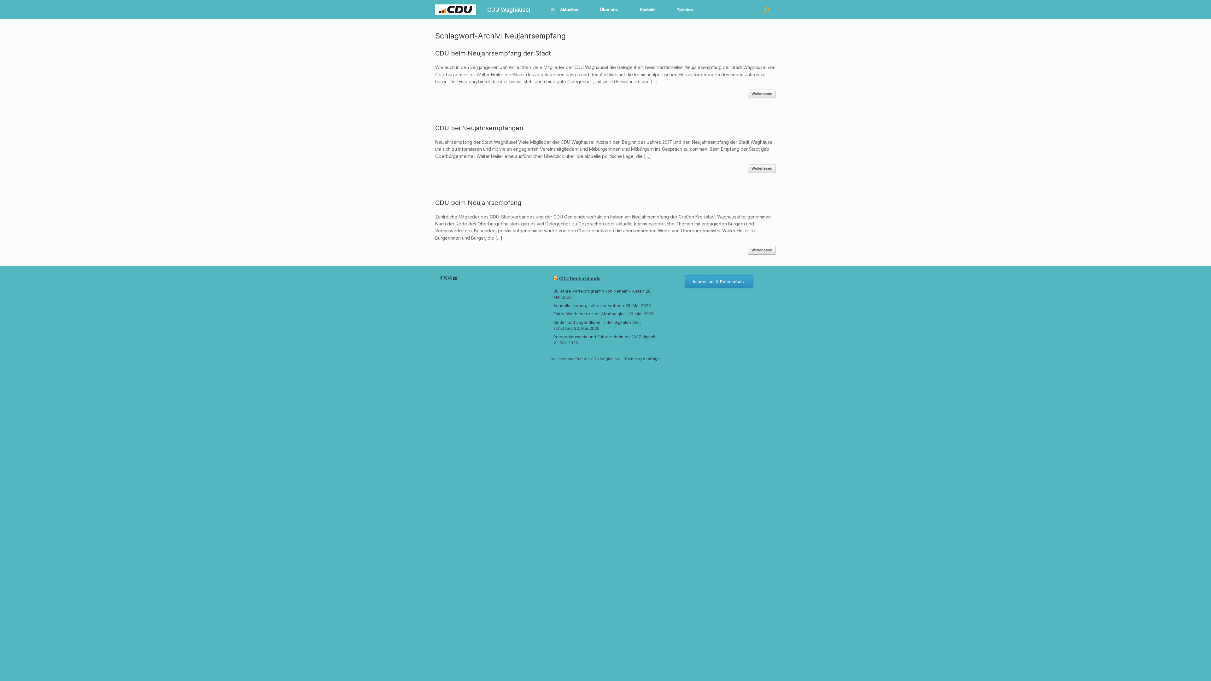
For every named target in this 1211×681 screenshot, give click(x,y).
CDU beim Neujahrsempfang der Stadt (493, 53)
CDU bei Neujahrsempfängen (479, 128)
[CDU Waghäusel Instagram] (450, 278)
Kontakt (647, 9)
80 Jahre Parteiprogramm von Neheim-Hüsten (598, 291)
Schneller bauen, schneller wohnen (588, 305)
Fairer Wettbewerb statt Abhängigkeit (590, 313)
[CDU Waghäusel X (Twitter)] (445, 278)
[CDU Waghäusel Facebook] (441, 278)
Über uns (609, 9)
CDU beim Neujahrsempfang (478, 203)
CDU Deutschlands (579, 278)
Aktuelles (569, 9)
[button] (766, 9)
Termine (685, 9)
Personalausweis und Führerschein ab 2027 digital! (604, 336)
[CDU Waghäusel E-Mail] (455, 278)
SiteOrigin (652, 359)
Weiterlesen (762, 93)
